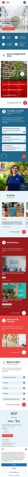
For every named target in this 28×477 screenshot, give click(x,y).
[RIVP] (8, 2)
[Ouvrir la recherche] (24, 2)
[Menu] (3, 2)
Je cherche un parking (9, 44)
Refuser (14, 468)
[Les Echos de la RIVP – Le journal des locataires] (14, 291)
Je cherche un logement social (8, 443)
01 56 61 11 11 (6, 431)
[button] (26, 449)
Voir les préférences (14, 472)
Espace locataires (7, 435)
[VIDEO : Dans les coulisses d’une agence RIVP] (14, 264)
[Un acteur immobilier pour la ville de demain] (14, 71)
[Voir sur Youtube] (14, 340)
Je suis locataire (9, 37)
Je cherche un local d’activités (22, 44)
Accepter (14, 464)
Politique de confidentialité (14, 475)
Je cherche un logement (22, 37)
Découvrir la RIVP (7, 28)
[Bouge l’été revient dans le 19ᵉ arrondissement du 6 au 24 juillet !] (13, 209)
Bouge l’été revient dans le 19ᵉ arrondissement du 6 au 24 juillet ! (12, 223)
